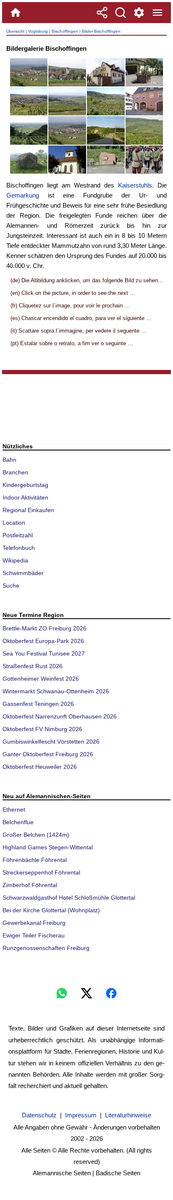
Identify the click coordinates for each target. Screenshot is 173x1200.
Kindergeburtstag (25, 485)
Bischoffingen (65, 31)
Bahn (9, 459)
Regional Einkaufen (28, 510)
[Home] (15, 12)
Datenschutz (39, 1115)
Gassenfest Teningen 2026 (38, 703)
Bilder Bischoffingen (101, 31)
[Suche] (120, 12)
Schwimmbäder (23, 573)
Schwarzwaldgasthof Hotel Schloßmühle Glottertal (69, 897)
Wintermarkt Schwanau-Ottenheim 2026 (56, 691)
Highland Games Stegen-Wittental (48, 847)
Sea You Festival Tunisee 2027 (44, 653)
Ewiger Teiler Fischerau (34, 935)
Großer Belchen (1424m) (36, 834)
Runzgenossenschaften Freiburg (46, 948)
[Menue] (157, 12)
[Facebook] (111, 993)
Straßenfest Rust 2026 (33, 666)
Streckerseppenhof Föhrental (41, 872)
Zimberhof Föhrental (30, 885)
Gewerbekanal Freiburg (34, 922)
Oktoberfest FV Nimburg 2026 (42, 729)
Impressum (81, 1115)
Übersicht (15, 31)
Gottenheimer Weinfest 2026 (41, 678)
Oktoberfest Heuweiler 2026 (40, 766)
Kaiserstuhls (135, 185)
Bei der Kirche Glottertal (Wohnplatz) (51, 910)
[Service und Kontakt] (139, 12)
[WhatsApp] (61, 993)
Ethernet (14, 809)
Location (14, 522)
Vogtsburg (38, 31)
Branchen (15, 472)
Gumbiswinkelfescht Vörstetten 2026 (51, 741)
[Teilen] (102, 12)
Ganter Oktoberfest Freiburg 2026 (48, 754)
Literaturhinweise (128, 1115)
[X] (86, 993)
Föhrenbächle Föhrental (35, 859)
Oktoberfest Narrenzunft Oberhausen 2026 (60, 716)
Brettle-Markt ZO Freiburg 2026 (44, 628)
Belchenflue (18, 822)
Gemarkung (22, 195)
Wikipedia (15, 560)
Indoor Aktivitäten (25, 497)
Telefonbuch (19, 547)
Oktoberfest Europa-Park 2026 (43, 641)
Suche (11, 585)
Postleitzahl (18, 535)
